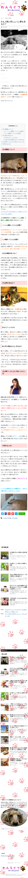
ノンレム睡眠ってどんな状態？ (14, 131)
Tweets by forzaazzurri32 (8, 855)
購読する (4, 650)
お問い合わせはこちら (20, 807)
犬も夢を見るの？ (7, 135)
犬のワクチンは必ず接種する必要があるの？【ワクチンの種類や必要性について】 (18, 587)
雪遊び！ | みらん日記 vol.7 (17, 737)
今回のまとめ (6, 144)
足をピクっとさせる (11, 137)
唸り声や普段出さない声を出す (14, 140)
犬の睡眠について (7, 129)
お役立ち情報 (7, 518)
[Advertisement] (12, 111)
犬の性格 (14, 518)
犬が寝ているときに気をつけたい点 (13, 142)
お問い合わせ (10, 862)
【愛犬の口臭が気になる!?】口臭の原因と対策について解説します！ (18, 682)
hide (16, 125)
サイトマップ (17, 862)
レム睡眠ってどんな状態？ (13, 133)
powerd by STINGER (17, 875)
